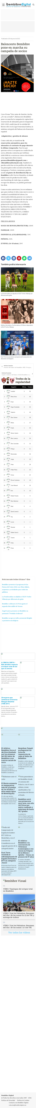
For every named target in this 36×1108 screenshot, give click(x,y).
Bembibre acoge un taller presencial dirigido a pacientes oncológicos (17, 619)
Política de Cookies (23, 1100)
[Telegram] (29, 258)
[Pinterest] (19, 258)
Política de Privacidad (8, 1100)
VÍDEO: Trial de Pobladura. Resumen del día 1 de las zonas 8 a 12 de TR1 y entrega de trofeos (18, 915)
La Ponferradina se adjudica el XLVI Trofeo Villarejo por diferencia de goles (16, 598)
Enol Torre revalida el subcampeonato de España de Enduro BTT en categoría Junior (9, 858)
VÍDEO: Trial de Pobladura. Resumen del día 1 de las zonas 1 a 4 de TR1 (18, 926)
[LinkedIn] (13, 258)
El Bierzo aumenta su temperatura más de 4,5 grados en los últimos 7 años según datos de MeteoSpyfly (9, 788)
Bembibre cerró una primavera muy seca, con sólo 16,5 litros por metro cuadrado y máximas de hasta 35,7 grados (26, 805)
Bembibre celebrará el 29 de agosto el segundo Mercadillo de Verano (14, 605)
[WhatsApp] (24, 258)
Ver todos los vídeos (19, 932)
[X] (8, 258)
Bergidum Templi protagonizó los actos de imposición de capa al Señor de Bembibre (25, 753)
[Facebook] (3, 258)
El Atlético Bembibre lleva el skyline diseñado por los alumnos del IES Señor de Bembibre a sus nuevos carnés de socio (8, 755)
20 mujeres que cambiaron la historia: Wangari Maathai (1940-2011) (9, 701)
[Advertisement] (18, 1014)
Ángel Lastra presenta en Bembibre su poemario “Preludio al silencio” (15, 612)
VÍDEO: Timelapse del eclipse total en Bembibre (18, 890)
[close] (3, 4)
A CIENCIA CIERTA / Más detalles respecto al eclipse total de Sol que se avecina (9, 665)
